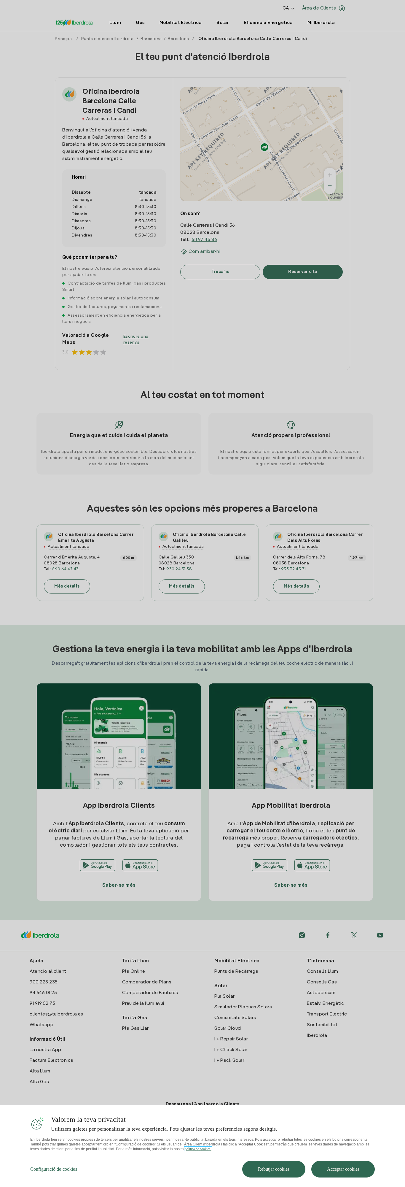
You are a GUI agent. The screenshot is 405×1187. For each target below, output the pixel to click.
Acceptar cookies (343, 1169)
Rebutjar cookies (273, 1169)
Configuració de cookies (53, 1169)
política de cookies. (198, 1149)
